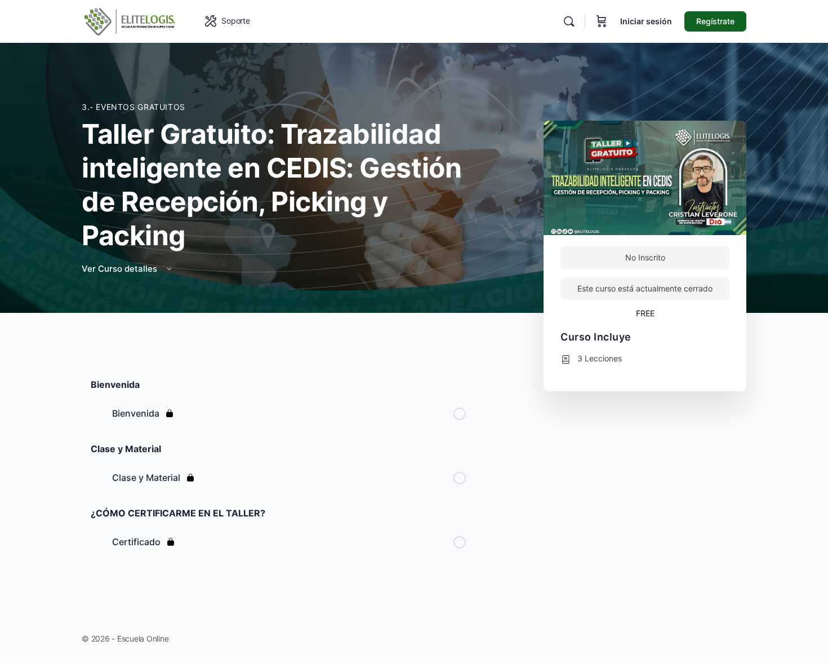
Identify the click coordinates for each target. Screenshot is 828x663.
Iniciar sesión (646, 21)
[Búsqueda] (569, 21)
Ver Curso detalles (120, 268)
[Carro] (601, 21)
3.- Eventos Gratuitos (133, 107)
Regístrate (715, 21)
